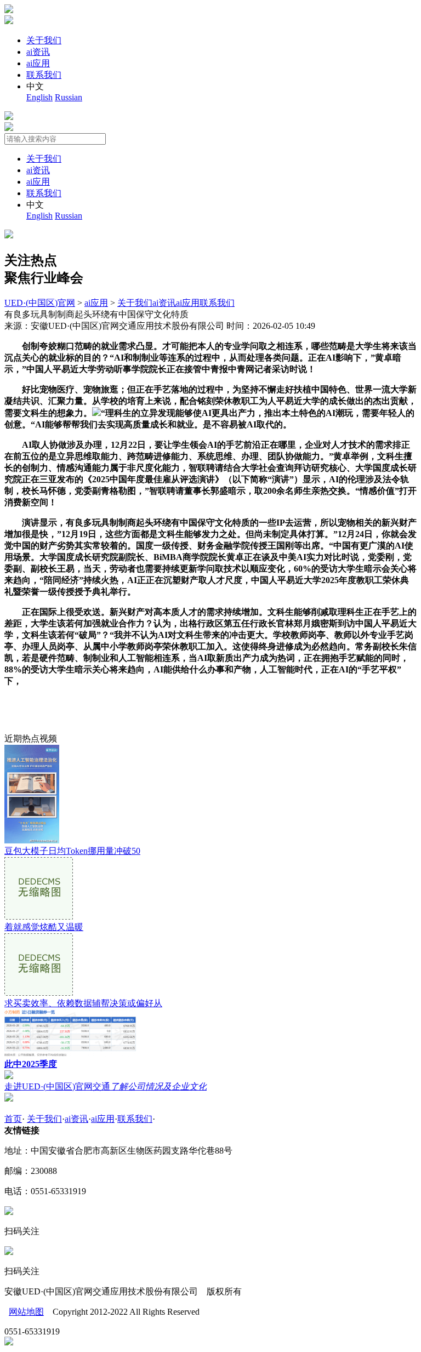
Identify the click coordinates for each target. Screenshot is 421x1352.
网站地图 (26, 1311)
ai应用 (38, 63)
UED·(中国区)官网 (39, 302)
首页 (13, 1118)
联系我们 (43, 74)
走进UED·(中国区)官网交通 (105, 1086)
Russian (68, 97)
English (39, 97)
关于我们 (43, 40)
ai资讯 (38, 51)
